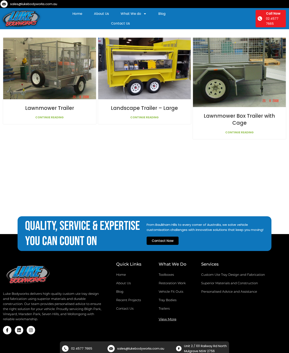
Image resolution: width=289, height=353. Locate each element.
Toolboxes (166, 275)
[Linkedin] (19, 330)
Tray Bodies (167, 300)
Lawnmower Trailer (49, 108)
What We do (131, 13)
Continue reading (49, 117)
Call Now (273, 13)
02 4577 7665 (81, 348)
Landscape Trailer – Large (144, 108)
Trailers (164, 308)
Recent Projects (128, 300)
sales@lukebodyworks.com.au (33, 4)
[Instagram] (31, 330)
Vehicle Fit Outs (171, 292)
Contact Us (120, 23)
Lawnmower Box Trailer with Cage (239, 119)
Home (77, 13)
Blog (161, 13)
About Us (101, 13)
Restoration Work (172, 283)
